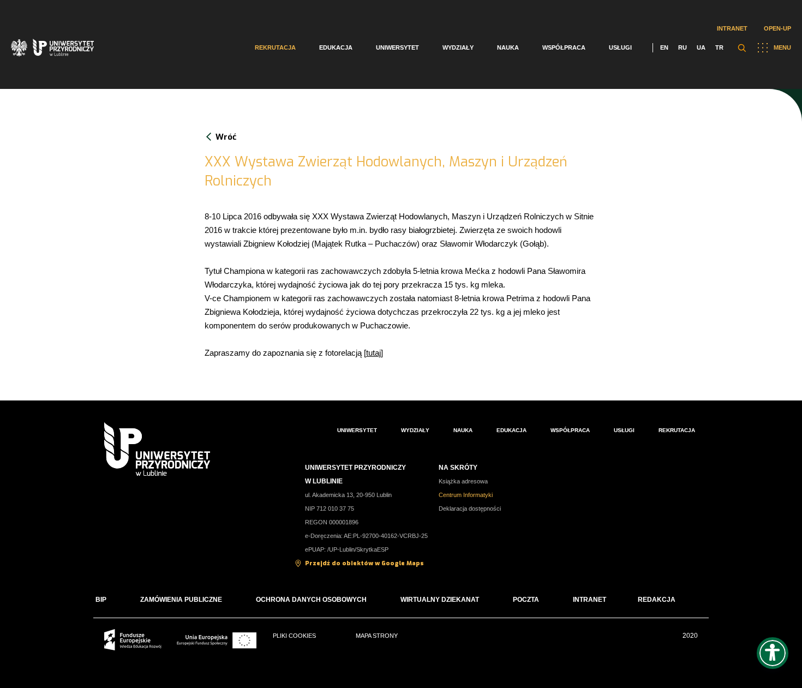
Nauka (508, 47)
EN (664, 47)
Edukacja (335, 47)
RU (682, 47)
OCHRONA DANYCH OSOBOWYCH (311, 599)
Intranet (732, 28)
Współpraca (563, 47)
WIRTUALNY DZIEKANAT (439, 599)
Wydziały (458, 47)
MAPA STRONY (377, 635)
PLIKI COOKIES (294, 635)
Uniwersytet (397, 47)
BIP (100, 599)
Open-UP (777, 28)
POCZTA (526, 599)
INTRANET (589, 599)
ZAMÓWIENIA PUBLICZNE (181, 599)
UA (701, 47)
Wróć (226, 136)
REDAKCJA (656, 599)
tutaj (373, 352)
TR (719, 47)
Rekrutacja (275, 47)
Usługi (620, 47)
